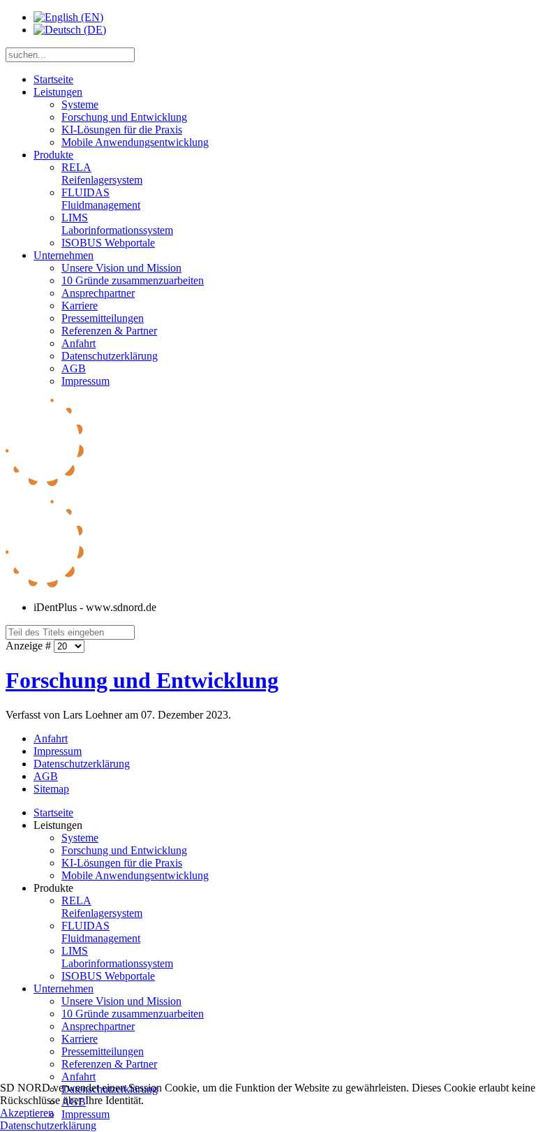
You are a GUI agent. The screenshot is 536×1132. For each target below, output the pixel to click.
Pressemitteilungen (102, 318)
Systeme (79, 104)
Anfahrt (78, 343)
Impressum (85, 381)
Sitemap (51, 789)
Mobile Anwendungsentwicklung (135, 142)
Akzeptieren (27, 1113)
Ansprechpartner (98, 293)
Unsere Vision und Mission (121, 268)
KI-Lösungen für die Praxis (121, 129)
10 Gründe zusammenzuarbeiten (132, 280)
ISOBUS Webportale (108, 243)
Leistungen (58, 92)
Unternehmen (64, 255)
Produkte (53, 155)
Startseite (53, 79)
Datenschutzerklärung (109, 356)
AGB (73, 368)
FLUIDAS (100, 198)
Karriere (79, 305)
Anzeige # (30, 646)
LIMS (117, 224)
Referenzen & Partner (109, 331)
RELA (101, 173)
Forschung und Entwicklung (124, 117)
